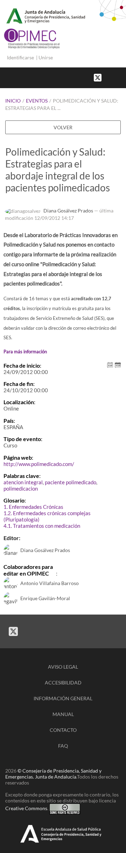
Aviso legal (63, 667)
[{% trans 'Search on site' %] (122, 77)
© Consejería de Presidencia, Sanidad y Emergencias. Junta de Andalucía (53, 774)
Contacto (63, 730)
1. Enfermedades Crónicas (33, 507)
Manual (63, 714)
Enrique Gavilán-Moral (45, 598)
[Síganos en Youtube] (115, 77)
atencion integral (23, 482)
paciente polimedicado (70, 482)
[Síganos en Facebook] (108, 77)
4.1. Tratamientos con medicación (42, 526)
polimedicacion (21, 488)
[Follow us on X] (97, 77)
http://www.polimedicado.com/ (39, 464)
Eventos (37, 101)
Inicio (13, 101)
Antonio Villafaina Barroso (49, 583)
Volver (63, 127)
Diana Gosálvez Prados (68, 211)
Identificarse (20, 57)
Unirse (45, 57)
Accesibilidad (63, 682)
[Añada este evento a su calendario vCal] (118, 364)
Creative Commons (26, 808)
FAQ (63, 746)
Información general (63, 698)
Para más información (25, 351)
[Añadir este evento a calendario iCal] (110, 364)
